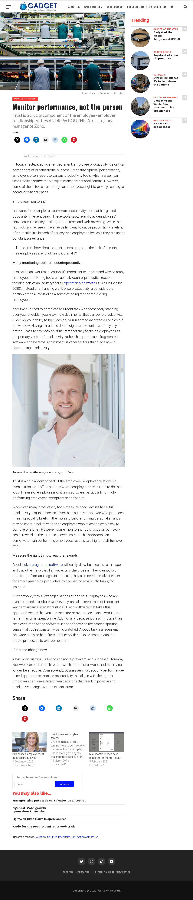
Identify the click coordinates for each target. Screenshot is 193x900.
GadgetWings (114, 7)
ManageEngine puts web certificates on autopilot (49, 800)
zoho (94, 837)
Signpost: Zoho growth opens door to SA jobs (29, 809)
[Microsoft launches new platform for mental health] (106, 742)
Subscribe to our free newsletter (111, 872)
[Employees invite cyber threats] (70, 749)
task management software (42, 565)
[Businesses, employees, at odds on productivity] (29, 742)
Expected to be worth (78, 283)
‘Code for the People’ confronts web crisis (43, 826)
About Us (74, 7)
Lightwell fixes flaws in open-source (39, 819)
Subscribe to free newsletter (146, 7)
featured (64, 837)
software (83, 837)
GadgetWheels (93, 7)
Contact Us (82, 872)
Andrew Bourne (46, 837)
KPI (73, 837)
